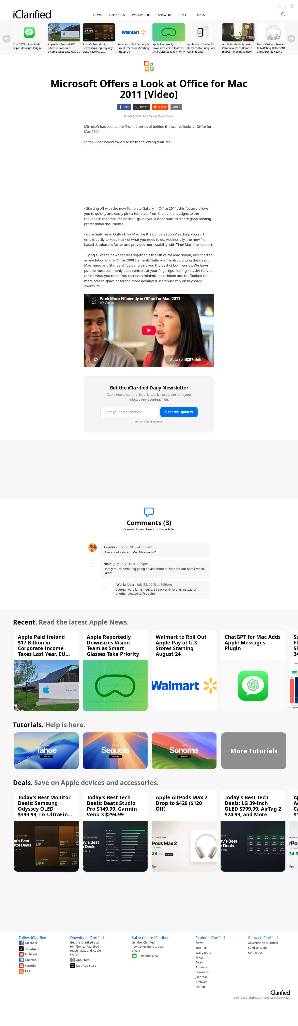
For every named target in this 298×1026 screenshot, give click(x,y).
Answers (201, 967)
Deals (199, 962)
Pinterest (31, 954)
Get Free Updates (179, 412)
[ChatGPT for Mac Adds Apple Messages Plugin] (29, 40)
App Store (83, 960)
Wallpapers (203, 952)
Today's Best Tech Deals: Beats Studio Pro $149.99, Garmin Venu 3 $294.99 (112, 806)
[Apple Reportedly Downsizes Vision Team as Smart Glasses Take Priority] (168, 40)
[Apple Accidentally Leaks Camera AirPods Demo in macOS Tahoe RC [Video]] (238, 40)
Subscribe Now (148, 956)
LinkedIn (31, 960)
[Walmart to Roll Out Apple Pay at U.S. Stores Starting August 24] (134, 40)
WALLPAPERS (141, 15)
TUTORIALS (117, 15)
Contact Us (255, 952)
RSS (27, 971)
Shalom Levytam (166, 116)
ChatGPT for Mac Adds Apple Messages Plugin (27, 46)
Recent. (25, 622)
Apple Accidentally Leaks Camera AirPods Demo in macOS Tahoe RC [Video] (237, 47)
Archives (201, 982)
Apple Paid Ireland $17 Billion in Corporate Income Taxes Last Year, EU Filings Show (64, 49)
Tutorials (201, 948)
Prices (200, 957)
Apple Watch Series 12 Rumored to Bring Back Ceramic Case (201, 47)
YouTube (30, 965)
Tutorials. (28, 724)
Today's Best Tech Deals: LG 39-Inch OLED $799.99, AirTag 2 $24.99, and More (253, 806)
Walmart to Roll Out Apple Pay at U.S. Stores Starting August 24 (133, 47)
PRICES (183, 15)
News (199, 943)
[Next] (291, 39)
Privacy (285, 997)
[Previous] (6, 39)
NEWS (97, 15)
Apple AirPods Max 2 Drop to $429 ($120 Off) (181, 803)
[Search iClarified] (283, 14)
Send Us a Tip (257, 948)
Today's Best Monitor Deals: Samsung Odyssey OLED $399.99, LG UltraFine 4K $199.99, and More (98, 51)
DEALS (200, 15)
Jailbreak (201, 977)
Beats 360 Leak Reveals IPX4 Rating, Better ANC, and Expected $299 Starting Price (271, 49)
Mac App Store (86, 965)
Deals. (23, 782)
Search (200, 987)
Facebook (31, 943)
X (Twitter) (32, 948)
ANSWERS (165, 15)
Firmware (202, 972)
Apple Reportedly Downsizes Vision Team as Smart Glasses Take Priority (168, 47)
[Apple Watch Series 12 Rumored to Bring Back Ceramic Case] (203, 40)
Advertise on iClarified (263, 943)
